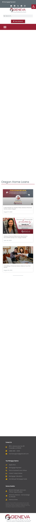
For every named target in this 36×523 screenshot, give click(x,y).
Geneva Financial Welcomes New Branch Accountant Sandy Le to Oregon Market (15, 236)
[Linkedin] (21, 6)
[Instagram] (25, 6)
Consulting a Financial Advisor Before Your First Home (17, 266)
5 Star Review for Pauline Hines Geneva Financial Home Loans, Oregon (18, 208)
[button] (5, 27)
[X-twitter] (18, 6)
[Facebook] (14, 6)
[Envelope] (11, 6)
